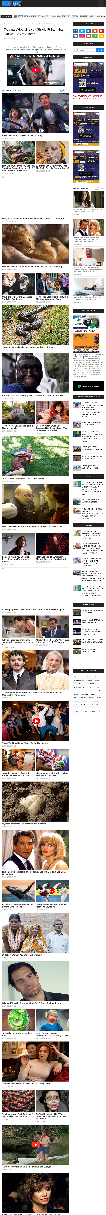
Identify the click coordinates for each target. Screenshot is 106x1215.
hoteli (82, 691)
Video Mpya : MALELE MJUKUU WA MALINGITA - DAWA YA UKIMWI (91, 632)
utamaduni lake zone (89, 711)
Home (5, 24)
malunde (83, 697)
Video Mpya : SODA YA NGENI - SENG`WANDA (92, 612)
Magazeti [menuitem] (58, 11)
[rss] (101, 36)
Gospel (89, 677)
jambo (94, 691)
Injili (95, 677)
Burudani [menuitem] (40, 11)
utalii (98, 708)
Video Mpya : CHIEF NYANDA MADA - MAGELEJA (92, 621)
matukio (76, 701)
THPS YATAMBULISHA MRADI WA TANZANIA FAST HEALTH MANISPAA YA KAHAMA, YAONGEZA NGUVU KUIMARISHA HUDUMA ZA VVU (93, 488)
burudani (10, 24)
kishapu (76, 694)
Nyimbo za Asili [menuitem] (69, 11)
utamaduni (77, 711)
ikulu (88, 691)
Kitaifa (97, 680)
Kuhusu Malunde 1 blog (80, 684)
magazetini (84, 694)
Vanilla (90, 687)
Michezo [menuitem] (31, 11)
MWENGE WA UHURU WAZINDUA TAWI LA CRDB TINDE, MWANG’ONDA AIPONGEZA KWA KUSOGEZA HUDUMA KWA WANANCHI (93, 575)
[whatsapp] (95, 36)
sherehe (82, 704)
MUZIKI (92, 684)
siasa (97, 704)
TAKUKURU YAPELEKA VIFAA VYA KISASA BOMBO (92, 501)
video (99, 711)
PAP (84, 687)
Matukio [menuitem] (49, 11)
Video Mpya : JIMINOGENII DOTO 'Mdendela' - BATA (91, 424)
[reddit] (95, 31)
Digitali (76, 677)
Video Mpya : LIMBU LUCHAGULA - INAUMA (90, 467)
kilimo (100, 691)
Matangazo (77, 687)
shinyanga (90, 704)
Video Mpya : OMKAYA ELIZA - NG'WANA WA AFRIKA (92, 457)
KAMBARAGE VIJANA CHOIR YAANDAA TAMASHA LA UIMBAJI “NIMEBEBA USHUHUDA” (92, 562)
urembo (91, 708)
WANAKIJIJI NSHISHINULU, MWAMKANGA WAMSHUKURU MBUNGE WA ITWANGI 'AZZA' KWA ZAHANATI (92, 513)
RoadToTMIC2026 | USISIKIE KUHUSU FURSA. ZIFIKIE (87, 97)
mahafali (93, 694)
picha (75, 704)
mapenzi (91, 697)
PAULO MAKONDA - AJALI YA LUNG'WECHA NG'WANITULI (92, 641)
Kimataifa (89, 680)
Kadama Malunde (79, 680)
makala (76, 697)
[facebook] (75, 31)
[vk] (75, 36)
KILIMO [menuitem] (80, 11)
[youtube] (88, 36)
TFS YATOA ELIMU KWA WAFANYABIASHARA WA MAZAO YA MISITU (46, 16)
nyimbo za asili (93, 701)
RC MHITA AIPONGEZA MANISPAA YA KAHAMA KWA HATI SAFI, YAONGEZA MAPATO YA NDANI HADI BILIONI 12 (92, 436)
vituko (75, 715)
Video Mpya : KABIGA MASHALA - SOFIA (89, 650)
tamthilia (76, 708)
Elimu (82, 677)
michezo (83, 701)
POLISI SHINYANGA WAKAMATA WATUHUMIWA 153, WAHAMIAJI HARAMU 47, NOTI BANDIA (93, 534)
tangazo (84, 708)
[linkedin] (88, 31)
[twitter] (82, 31)
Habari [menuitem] (6, 11)
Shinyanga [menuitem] (15, 11)
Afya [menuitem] (23, 11)
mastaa (99, 697)
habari (76, 691)
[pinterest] (101, 31)
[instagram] (82, 36)
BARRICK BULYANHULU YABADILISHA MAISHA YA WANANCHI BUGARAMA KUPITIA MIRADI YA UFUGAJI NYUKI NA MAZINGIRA (92, 548)
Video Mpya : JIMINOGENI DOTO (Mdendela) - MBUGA (92, 448)
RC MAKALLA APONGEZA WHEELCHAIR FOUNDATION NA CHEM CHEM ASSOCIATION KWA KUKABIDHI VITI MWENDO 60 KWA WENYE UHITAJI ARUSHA (92, 410)
